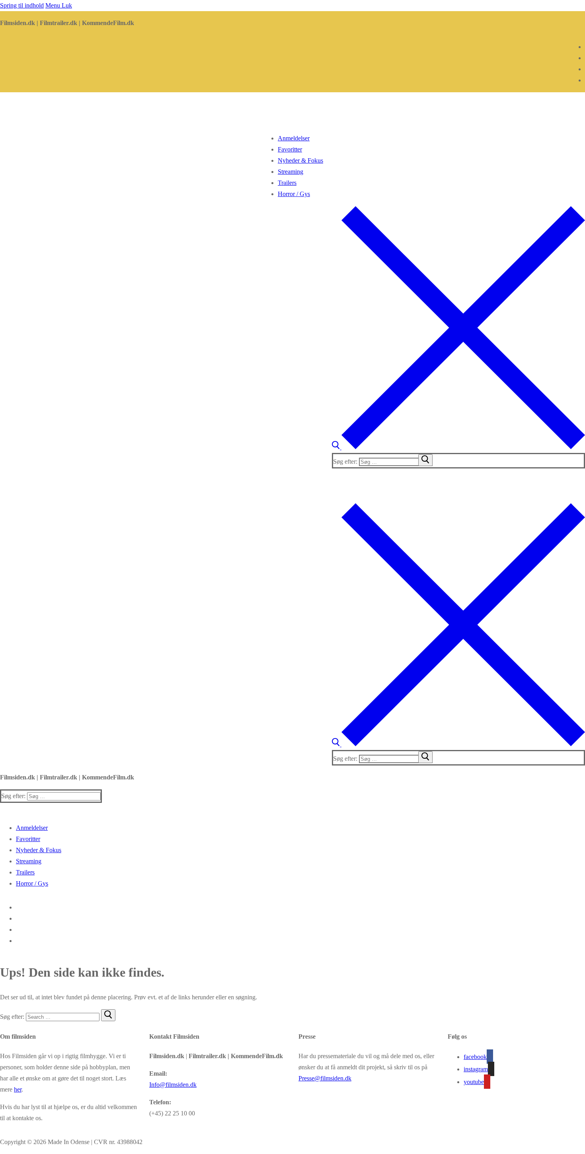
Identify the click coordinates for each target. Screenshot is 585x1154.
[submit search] (425, 460)
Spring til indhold (22, 5)
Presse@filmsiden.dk (324, 1078)
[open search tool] (458, 447)
